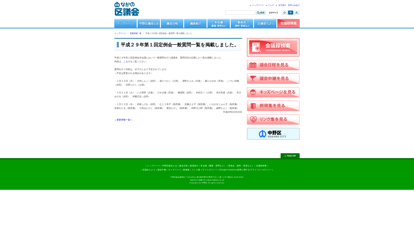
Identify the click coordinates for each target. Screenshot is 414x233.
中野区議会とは (169, 166)
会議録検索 (261, 166)
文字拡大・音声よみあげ (289, 5)
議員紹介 (194, 166)
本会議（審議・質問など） (213, 166)
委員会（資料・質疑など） (241, 166)
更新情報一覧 (136, 33)
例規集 (186, 170)
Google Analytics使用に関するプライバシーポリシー (245, 170)
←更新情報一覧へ (123, 119)
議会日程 (183, 166)
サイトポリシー (209, 170)
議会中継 (162, 170)
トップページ (258, 5)
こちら (126, 61)
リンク (271, 5)
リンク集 (196, 170)
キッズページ (174, 170)
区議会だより (149, 170)
